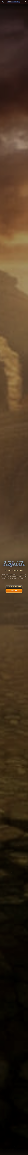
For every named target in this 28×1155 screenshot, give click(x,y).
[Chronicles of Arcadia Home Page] (2, 2)
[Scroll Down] (14, 1147)
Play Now (14, 590)
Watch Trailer (14, 587)
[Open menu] (25, 2)
